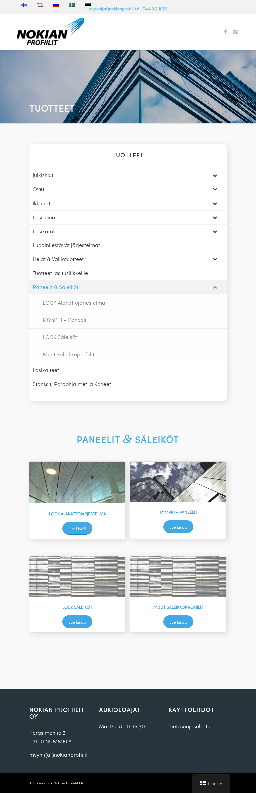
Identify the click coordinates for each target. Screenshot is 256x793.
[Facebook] (225, 32)
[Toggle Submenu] (215, 175)
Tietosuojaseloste (189, 726)
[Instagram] (235, 32)
